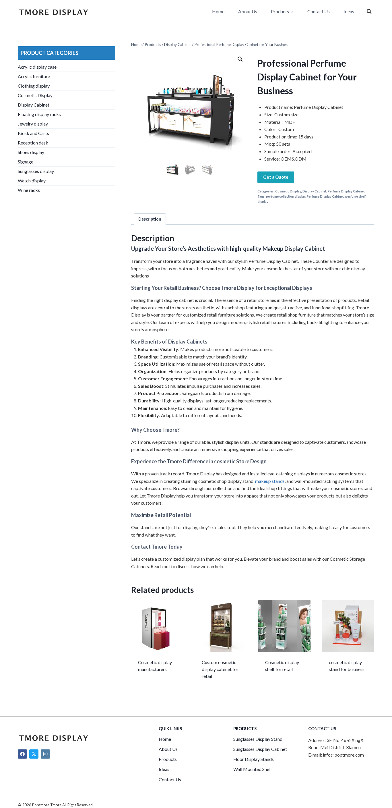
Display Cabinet (314, 191)
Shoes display (31, 152)
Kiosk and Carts (33, 133)
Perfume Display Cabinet (346, 191)
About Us (247, 11)
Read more (150, 688)
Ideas (349, 11)
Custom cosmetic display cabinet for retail (220, 669)
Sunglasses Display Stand (257, 739)
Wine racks (29, 190)
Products (168, 759)
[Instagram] (45, 754)
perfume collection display (285, 196)
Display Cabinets (187, 341)
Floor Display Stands (253, 759)
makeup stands (270, 481)
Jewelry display (33, 123)
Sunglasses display (36, 171)
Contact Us (318, 11)
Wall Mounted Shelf (252, 769)
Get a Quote (275, 177)
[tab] (150, 219)
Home (218, 11)
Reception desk (33, 142)
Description (149, 219)
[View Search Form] (369, 11)
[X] (33, 754)
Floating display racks (39, 114)
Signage (25, 161)
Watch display (32, 180)
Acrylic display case (37, 67)
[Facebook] (22, 754)
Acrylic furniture (34, 76)
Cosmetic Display (288, 191)
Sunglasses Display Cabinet (260, 749)
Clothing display (34, 85)
